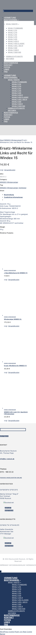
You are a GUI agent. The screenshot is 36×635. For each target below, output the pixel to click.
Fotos (7, 67)
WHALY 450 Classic (16, 44)
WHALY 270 (12, 33)
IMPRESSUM (4, 565)
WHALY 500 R (13, 50)
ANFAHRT (8, 508)
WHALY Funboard (15, 28)
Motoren (10, 59)
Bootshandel (11, 20)
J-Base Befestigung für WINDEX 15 (15, 273)
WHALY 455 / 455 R (15, 46)
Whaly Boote (12, 24)
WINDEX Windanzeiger (12, 140)
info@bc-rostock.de (7, 459)
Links (6, 69)
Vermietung (10, 18)
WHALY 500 (12, 48)
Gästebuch (4, 436)
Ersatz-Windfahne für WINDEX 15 (15, 365)
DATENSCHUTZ (31, 565)
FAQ (6, 72)
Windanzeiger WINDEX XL (13, 319)
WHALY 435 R (13, 41)
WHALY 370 (12, 37)
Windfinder (9, 510)
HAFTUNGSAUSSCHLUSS (17, 565)
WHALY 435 (12, 39)
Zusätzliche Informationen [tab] (13, 197)
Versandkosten (9, 170)
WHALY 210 (12, 30)
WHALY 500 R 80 (14, 52)
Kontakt (8, 65)
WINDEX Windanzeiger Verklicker (13, 188)
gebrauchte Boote (14, 56)
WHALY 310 (12, 35)
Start (2, 140)
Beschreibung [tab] (9, 195)
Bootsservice (11, 63)
